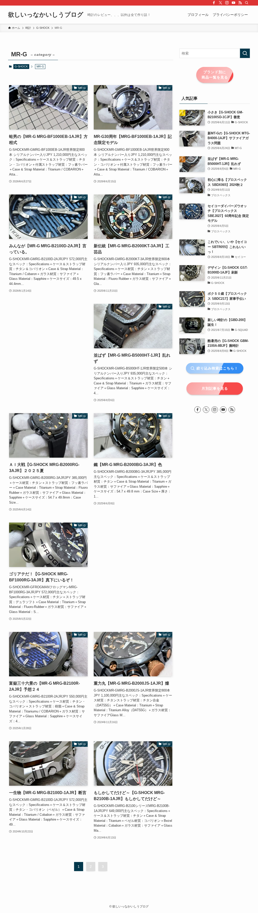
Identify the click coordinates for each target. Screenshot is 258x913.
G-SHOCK (21, 66)
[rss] (240, 3)
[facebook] (214, 3)
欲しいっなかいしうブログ (45, 15)
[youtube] (233, 3)
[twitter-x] (220, 3)
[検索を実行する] (245, 53)
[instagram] (227, 3)
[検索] (246, 3)
